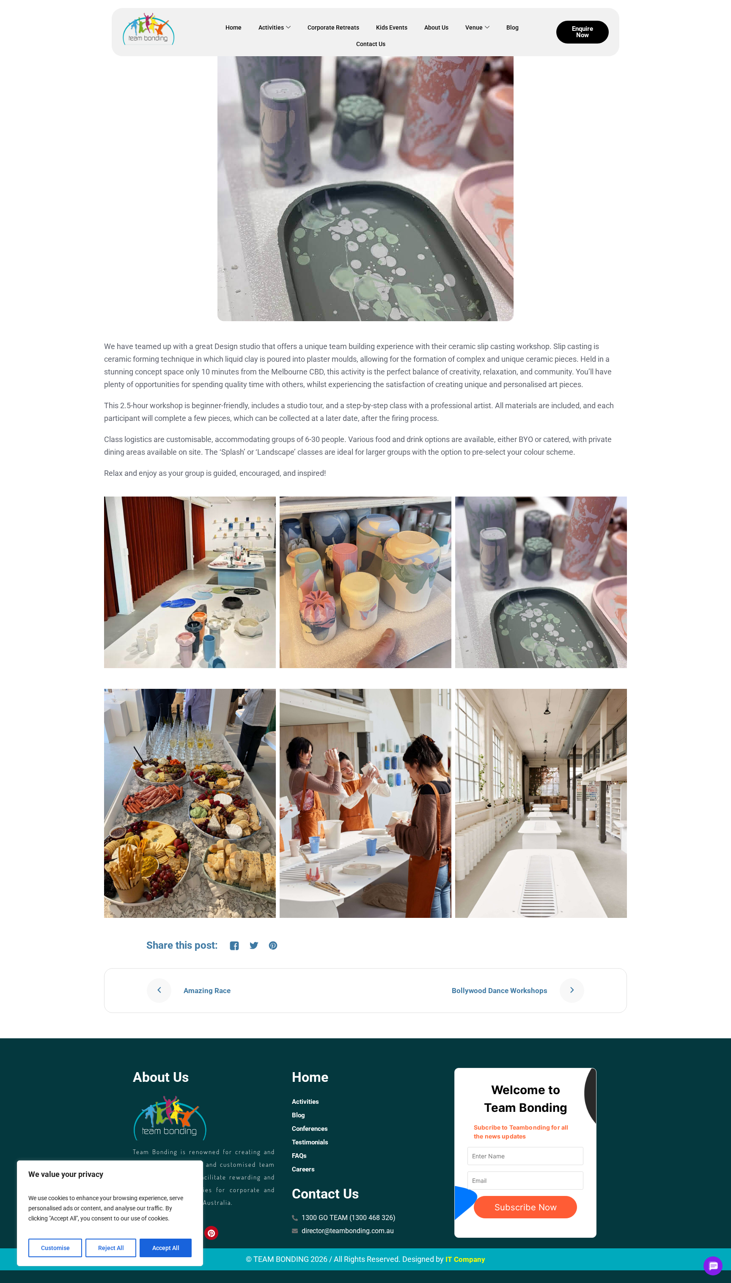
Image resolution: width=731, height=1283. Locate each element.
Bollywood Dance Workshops (499, 990)
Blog (512, 27)
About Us (436, 27)
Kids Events (391, 27)
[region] (110, 1213)
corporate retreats (333, 27)
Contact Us (370, 44)
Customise (55, 1248)
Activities (271, 27)
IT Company (465, 1259)
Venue (474, 27)
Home (233, 27)
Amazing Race (207, 990)
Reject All (111, 1248)
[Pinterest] (211, 1232)
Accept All (165, 1248)
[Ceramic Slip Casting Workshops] (365, 172)
